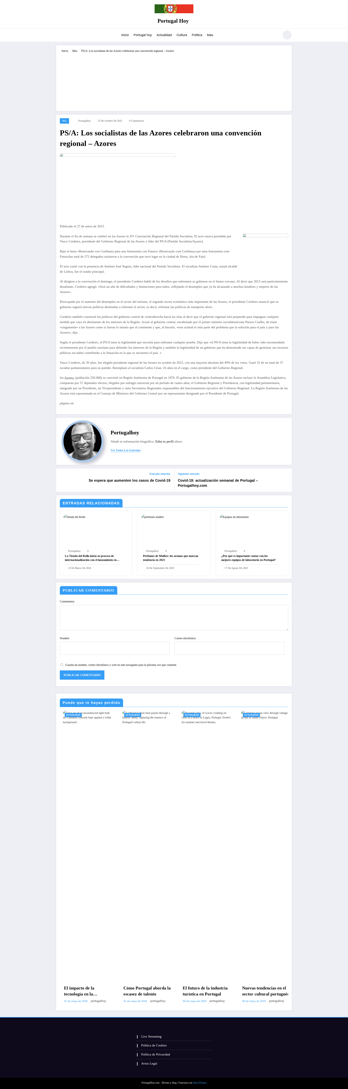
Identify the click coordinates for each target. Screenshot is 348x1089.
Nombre (64, 638)
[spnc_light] (287, 35)
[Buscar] (275, 35)
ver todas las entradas (126, 450)
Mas (210, 35)
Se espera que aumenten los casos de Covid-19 (129, 480)
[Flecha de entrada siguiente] (286, 480)
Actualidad (164, 35)
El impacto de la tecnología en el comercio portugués (262, 991)
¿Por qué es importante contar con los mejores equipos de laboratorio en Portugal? (248, 557)
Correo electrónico (185, 638)
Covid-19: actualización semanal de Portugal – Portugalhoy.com (218, 482)
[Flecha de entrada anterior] (61, 480)
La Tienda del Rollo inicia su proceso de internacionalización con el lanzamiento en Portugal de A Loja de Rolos (91, 558)
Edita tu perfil (164, 441)
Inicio (125, 35)
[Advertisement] (174, 80)
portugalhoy (84, 120)
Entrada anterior (159, 473)
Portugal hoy (143, 35)
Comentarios (67, 601)
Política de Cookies (154, 1045)
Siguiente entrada (188, 473)
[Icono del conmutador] (59, 35)
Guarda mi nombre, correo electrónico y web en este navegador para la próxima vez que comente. (121, 664)
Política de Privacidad (155, 1054)
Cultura (182, 35)
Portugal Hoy (173, 21)
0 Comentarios (136, 120)
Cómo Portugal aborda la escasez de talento (84, 991)
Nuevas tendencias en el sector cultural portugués (203, 991)
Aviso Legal (149, 1063)
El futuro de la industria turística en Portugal (142, 991)
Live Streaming (151, 1036)
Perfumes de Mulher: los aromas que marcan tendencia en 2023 (170, 557)
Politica (197, 35)
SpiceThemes (200, 1082)
